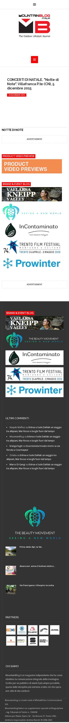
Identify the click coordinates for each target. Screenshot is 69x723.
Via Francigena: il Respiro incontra (37, 585)
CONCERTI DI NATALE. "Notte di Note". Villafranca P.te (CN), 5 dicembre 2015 (33, 84)
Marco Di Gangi (17, 464)
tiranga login (16, 446)
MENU (34, 4)
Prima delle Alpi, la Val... (31, 547)
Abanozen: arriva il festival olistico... (37, 566)
